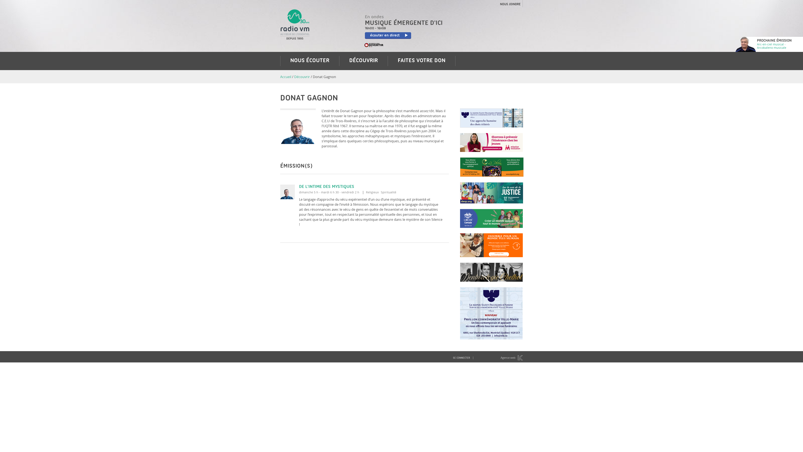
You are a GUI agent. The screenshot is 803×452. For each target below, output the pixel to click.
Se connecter (461, 358)
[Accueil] (294, 37)
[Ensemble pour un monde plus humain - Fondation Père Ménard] (491, 256)
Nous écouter (309, 61)
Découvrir (363, 61)
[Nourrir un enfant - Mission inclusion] (491, 150)
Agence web (508, 358)
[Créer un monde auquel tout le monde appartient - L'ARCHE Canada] (491, 226)
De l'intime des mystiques (326, 187)
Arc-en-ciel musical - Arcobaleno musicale (771, 46)
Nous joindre (510, 4)
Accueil (285, 76)
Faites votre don (421, 61)
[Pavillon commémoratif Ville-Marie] (491, 338)
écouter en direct (385, 35)
